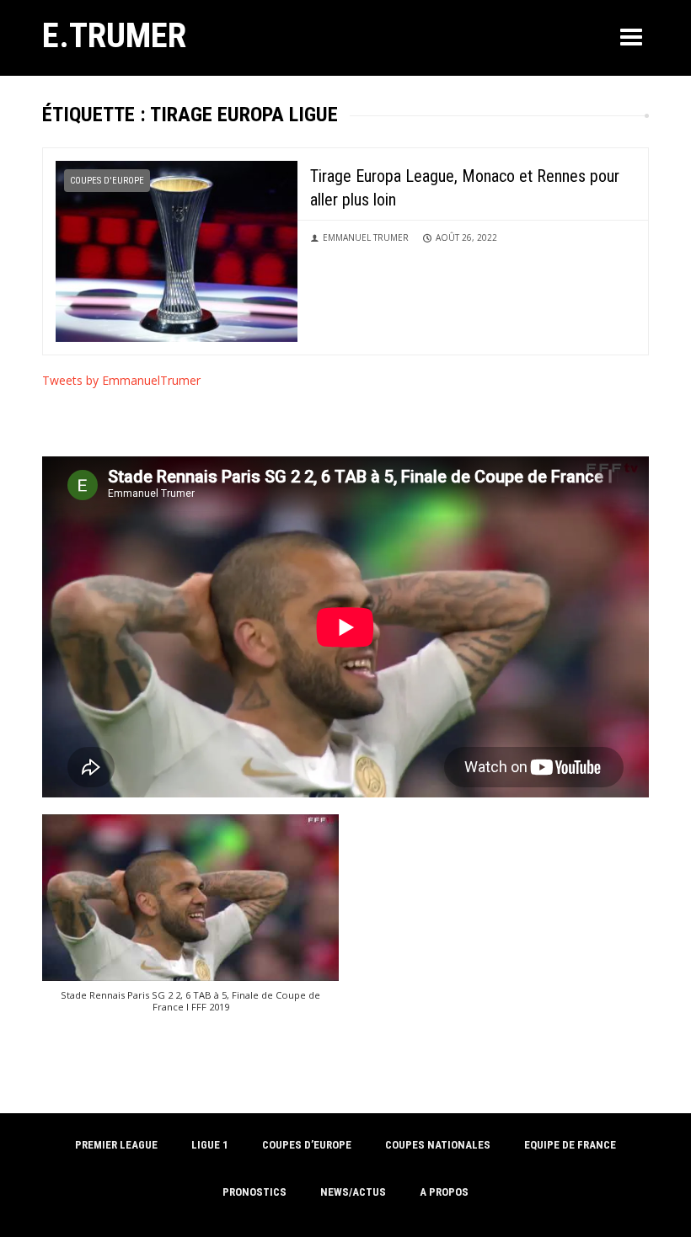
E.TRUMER (114, 35)
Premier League (116, 1144)
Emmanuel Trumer (366, 237)
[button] (190, 921)
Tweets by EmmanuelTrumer (121, 380)
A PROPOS (444, 1192)
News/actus (353, 1192)
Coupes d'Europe (107, 180)
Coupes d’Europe (306, 1144)
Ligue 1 (209, 1144)
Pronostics (254, 1192)
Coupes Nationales (437, 1144)
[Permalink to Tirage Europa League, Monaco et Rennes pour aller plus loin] (176, 250)
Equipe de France (570, 1144)
